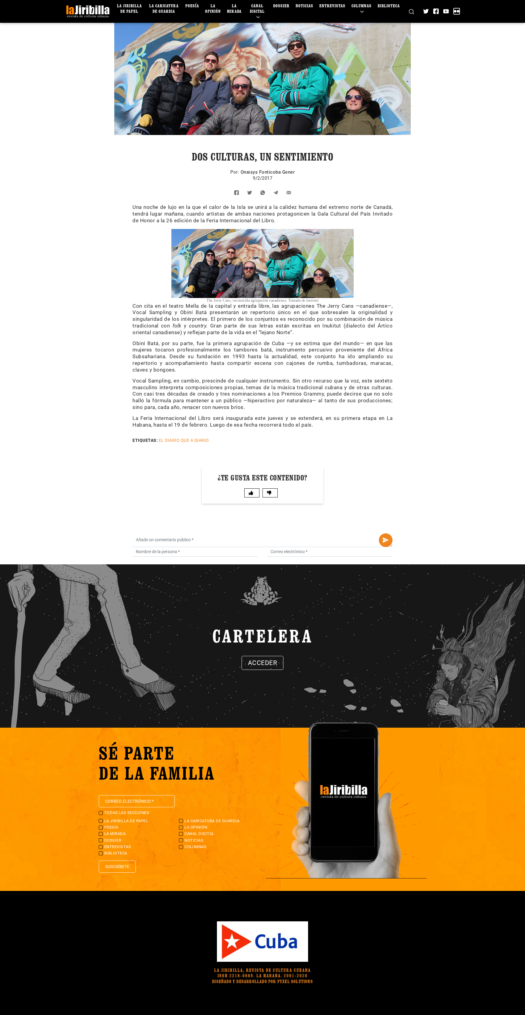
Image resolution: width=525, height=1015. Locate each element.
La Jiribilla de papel (129, 8)
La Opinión (213, 8)
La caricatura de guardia (164, 8)
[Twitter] (426, 11)
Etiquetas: (145, 440)
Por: (235, 172)
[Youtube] (446, 11)
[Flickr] (456, 11)
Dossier (281, 5)
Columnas (362, 5)
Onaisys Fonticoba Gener (268, 172)
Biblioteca (389, 5)
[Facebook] (436, 11)
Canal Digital (257, 8)
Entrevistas (332, 5)
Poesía (192, 5)
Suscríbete (117, 866)
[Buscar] (411, 11)
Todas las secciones (126, 812)
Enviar (386, 540)
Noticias (304, 5)
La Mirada (234, 8)
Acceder (262, 663)
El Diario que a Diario (184, 440)
